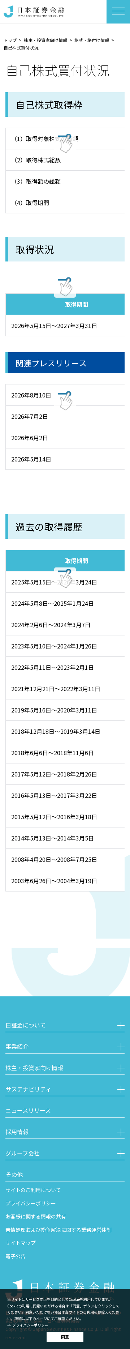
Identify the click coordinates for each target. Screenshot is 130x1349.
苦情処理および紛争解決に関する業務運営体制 (58, 1229)
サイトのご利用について (33, 1189)
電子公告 (15, 1256)
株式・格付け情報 (91, 40)
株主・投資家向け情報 (45, 40)
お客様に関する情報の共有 (35, 1216)
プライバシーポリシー (30, 1325)
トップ (10, 40)
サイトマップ (20, 1242)
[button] (65, 1026)
